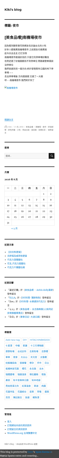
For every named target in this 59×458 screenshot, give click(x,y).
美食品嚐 (29, 127)
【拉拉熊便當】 (15, 252)
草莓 (39, 391)
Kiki (10, 127)
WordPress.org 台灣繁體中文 (22, 433)
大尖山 (24, 357)
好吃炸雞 (11, 130)
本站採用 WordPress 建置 (26, 444)
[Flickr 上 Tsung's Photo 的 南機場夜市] (29, 100)
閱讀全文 (9, 119)
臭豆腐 (34, 130)
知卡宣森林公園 (21, 380)
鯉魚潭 (36, 397)
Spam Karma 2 (43, 451)
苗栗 (32, 391)
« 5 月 (14, 228)
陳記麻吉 (17, 397)
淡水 (41, 368)
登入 (9, 421)
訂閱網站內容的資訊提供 (19, 425)
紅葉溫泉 (26, 386)
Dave (30, 451)
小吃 (19, 130)
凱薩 (25, 345)
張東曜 (23, 363)
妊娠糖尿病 (11, 363)
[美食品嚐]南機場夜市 (23, 37)
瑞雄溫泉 (22, 374)
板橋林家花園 (12, 368)
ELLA (12, 297)
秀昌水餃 (26, 130)
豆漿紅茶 (42, 130)
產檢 (8, 380)
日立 (47, 363)
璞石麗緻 (34, 374)
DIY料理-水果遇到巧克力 (32, 301)
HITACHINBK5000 (40, 340)
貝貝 (8, 397)
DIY (25, 340)
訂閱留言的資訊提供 (17, 429)
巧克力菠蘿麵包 (15, 259)
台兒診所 (22, 351)
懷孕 (32, 363)
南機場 (38, 127)
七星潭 (9, 345)
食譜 (27, 397)
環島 (43, 374)
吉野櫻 (44, 351)
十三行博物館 (37, 345)
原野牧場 (10, 351)
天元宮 (33, 357)
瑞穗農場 (10, 374)
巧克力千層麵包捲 (16, 267)
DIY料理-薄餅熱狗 (31, 297)
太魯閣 (43, 357)
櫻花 (24, 368)
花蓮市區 (10, 391)
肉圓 (43, 386)
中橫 (17, 345)
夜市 (44, 127)
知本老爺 (36, 380)
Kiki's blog (13, 10)
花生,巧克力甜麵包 (16, 263)
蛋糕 (47, 391)
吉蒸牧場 (34, 351)
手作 (39, 363)
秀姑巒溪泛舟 (12, 386)
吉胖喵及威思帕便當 (17, 255)
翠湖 (36, 386)
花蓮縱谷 (22, 391)
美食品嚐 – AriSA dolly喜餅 (39, 290)
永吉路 (33, 368)
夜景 (15, 357)
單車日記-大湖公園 (29, 316)
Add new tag (13, 340)
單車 (8, 357)
